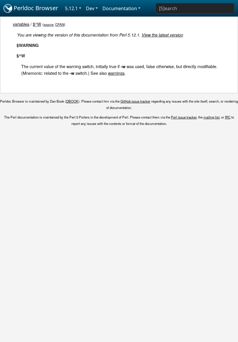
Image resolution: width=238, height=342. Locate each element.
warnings (116, 73)
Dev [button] (90, 8)
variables (21, 24)
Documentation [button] (119, 8)
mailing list (211, 117)
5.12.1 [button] (71, 8)
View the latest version (162, 35)
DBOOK (72, 101)
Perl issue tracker (183, 117)
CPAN (59, 24)
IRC (227, 117)
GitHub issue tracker (135, 101)
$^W (37, 24)
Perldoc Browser (35, 8)
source (48, 24)
